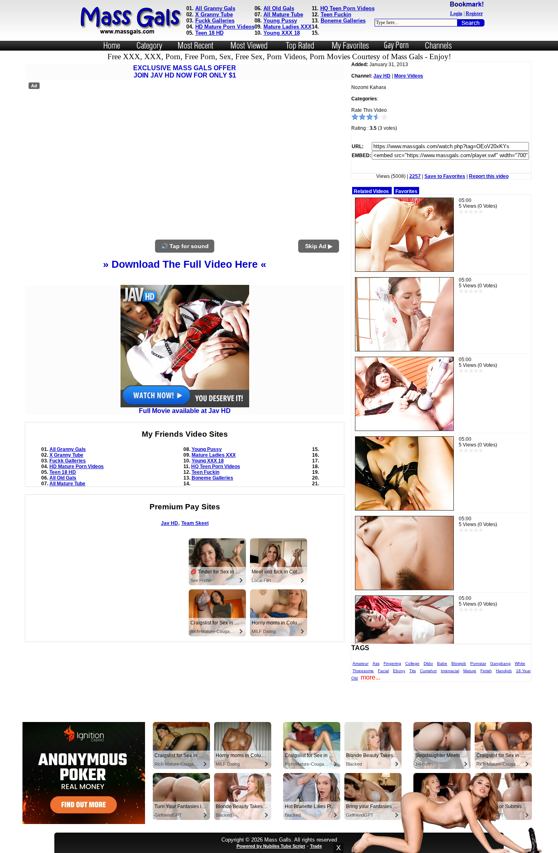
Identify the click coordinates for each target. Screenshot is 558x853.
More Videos (408, 76)
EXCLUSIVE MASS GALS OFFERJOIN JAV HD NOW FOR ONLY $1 (184, 71)
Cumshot (428, 671)
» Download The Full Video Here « (184, 264)
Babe (442, 663)
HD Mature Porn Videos (224, 27)
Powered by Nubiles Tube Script (271, 846)
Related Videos (371, 191)
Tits (412, 671)
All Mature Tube (283, 14)
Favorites (406, 191)
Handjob (504, 671)
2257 (415, 176)
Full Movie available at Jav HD (185, 410)
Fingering (392, 663)
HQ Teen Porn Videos (347, 8)
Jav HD (169, 523)
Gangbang (500, 663)
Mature (469, 671)
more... (370, 677)
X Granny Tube (214, 14)
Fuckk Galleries (214, 21)
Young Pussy (280, 21)
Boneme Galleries (343, 21)
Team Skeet (195, 523)
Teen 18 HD (209, 33)
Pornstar (478, 663)
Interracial (450, 671)
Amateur (360, 663)
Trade (316, 846)
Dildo (428, 663)
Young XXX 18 (281, 33)
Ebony (399, 671)
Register (474, 13)
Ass (376, 663)
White (520, 663)
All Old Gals (278, 8)
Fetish (486, 671)
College (412, 663)
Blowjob (458, 663)
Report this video (489, 176)
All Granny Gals (215, 8)
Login (456, 13)
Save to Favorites (444, 176)
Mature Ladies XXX (287, 27)
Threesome (363, 671)
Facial (383, 671)
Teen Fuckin (336, 14)
